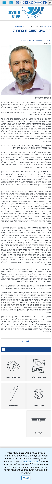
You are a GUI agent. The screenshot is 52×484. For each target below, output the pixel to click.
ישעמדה (19, 26)
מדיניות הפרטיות (31, 461)
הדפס (24, 341)
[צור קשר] (11, 2)
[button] (4, 2)
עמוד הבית (46, 26)
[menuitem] (39, 368)
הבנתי (26, 478)
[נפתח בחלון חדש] (45, 2)
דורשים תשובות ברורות (32, 30)
